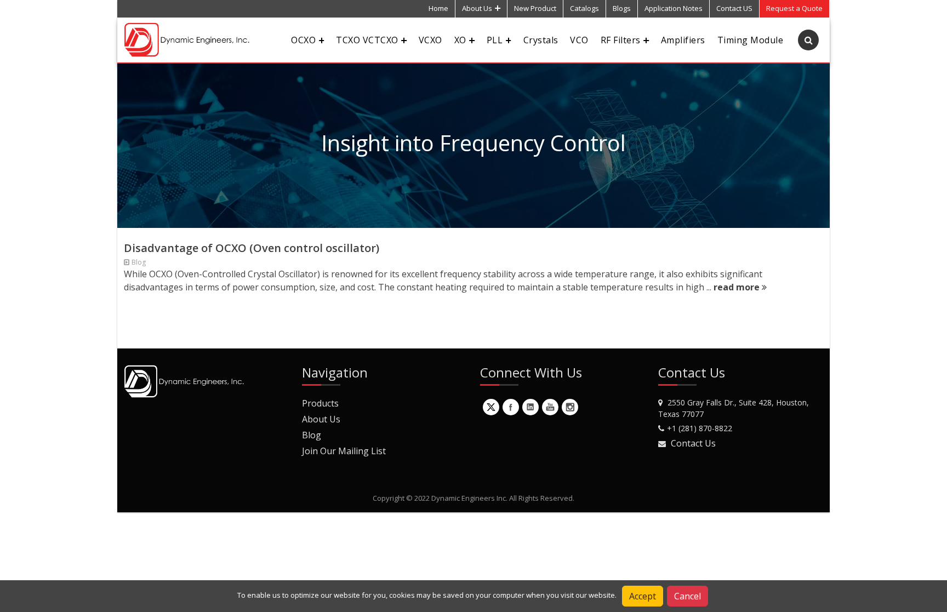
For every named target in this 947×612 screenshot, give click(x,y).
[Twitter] (491, 407)
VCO (579, 40)
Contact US (734, 8)
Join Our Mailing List (344, 451)
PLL (495, 40)
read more (738, 287)
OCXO (303, 40)
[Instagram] (570, 407)
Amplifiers (683, 40)
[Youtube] (550, 407)
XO (460, 40)
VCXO (430, 40)
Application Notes (673, 8)
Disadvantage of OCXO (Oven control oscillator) (251, 248)
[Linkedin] (530, 407)
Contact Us (693, 443)
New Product (535, 8)
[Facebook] (511, 407)
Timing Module (750, 40)
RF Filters (621, 40)
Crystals (540, 40)
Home (438, 8)
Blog (311, 435)
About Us (477, 8)
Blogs (622, 8)
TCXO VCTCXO (367, 40)
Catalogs (584, 8)
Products (320, 403)
